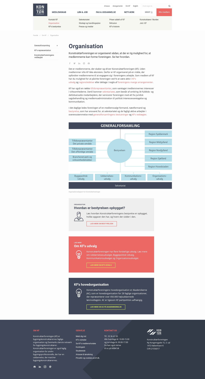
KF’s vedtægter (139, 114)
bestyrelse (74, 111)
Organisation (54, 23)
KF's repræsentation (42, 50)
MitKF (147, 12)
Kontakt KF (53, 19)
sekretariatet (108, 91)
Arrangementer (118, 6)
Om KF (128, 6)
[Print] (88, 64)
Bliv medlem (164, 12)
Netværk (129, 12)
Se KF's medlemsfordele (86, 343)
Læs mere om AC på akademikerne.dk (106, 307)
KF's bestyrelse (55, 26)
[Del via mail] (84, 64)
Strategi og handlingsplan (89, 23)
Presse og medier (86, 26)
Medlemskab (59, 12)
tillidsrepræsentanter (101, 88)
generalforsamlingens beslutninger (110, 114)
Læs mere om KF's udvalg (101, 265)
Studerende (80, 351)
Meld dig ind (81, 336)
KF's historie (114, 26)
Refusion (113, 23)
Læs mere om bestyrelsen (101, 224)
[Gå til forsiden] (40, 9)
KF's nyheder (81, 340)
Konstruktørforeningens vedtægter (44, 56)
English (135, 6)
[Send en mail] (50, 367)
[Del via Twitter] (74, 64)
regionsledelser (86, 82)
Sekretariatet (84, 19)
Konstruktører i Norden (149, 19)
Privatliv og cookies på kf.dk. (88, 358)
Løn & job (82, 12)
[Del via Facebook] (69, 64)
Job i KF (143, 23)
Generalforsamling (42, 45)
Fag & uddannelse (106, 12)
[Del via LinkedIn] (79, 64)
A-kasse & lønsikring (84, 354)
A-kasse (107, 6)
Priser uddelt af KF (117, 19)
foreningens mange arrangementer (135, 82)
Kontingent (80, 347)
